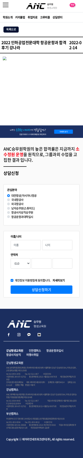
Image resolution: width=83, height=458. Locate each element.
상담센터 (57, 17)
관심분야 (12, 190)
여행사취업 (32, 355)
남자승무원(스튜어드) (23, 208)
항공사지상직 (13, 355)
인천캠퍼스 (35, 351)
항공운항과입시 (54, 351)
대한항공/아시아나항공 (24, 196)
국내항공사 (17, 200)
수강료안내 (29, 403)
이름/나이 (16, 237)
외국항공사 (17, 204)
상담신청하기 (41, 289)
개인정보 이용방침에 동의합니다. (40, 280)
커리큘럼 (20, 17)
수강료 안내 (47, 374)
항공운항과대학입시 (22, 217)
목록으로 (11, 29)
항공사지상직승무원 (22, 213)
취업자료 (32, 17)
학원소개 (7, 17)
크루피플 (45, 17)
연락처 (14, 255)
